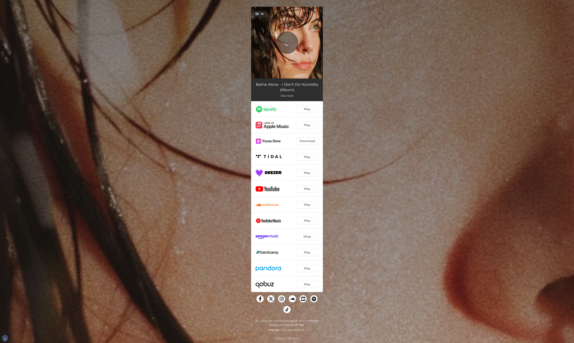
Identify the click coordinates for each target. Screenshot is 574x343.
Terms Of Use (294, 325)
